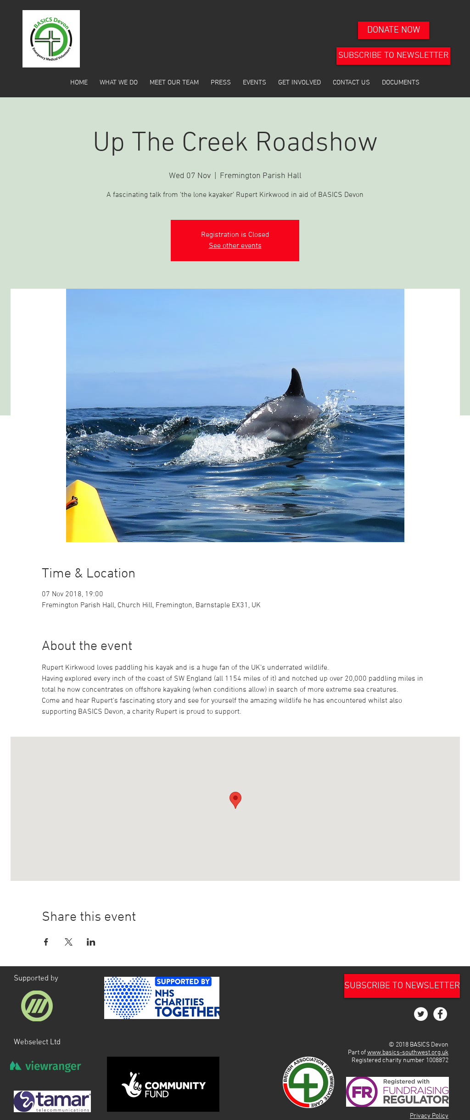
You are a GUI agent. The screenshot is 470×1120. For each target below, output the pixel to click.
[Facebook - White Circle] (440, 1014)
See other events (235, 246)
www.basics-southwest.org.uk (407, 1053)
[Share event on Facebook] (46, 942)
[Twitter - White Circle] (421, 1014)
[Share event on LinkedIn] (91, 942)
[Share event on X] (68, 942)
